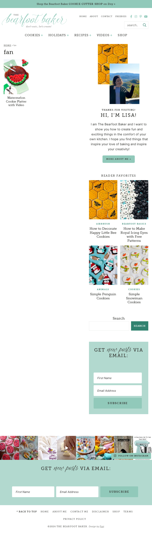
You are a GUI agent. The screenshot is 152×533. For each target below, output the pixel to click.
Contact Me (79, 511)
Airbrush (103, 224)
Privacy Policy (74, 519)
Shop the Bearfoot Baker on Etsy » (76, 3)
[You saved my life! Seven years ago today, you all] (9, 448)
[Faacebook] (131, 17)
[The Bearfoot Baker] (34, 20)
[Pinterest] (140, 17)
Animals (103, 289)
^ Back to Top (26, 511)
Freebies (121, 16)
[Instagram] (136, 17)
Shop (122, 35)
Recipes (81, 35)
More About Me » (118, 159)
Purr (102, 526)
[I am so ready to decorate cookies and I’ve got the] (104, 448)
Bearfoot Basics (134, 224)
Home (83, 16)
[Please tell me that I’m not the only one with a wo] (28, 448)
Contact (106, 16)
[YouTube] (146, 17)
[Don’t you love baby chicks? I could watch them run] (66, 448)
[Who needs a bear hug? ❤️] (123, 448)
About (94, 16)
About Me (59, 511)
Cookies (32, 35)
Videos (103, 35)
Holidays (57, 35)
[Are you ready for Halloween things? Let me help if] (47, 448)
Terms (128, 511)
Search (119, 318)
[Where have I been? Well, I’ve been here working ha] (85, 448)
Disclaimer (100, 511)
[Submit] (144, 25)
